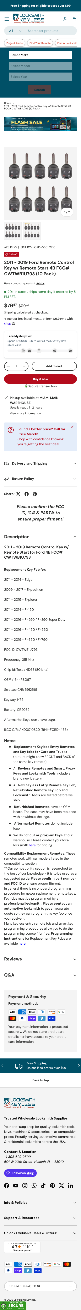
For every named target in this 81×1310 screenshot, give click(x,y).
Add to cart (54, 366)
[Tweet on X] (18, 494)
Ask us (40, 283)
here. (22, 943)
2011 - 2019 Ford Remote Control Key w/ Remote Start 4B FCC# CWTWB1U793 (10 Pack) (37, 107)
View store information (25, 413)
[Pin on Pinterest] (35, 494)
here (32, 845)
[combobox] (40, 30)
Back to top (40, 1080)
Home (7, 103)
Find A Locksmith (67, 43)
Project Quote (14, 43)
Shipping (10, 312)
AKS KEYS (10, 247)
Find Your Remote (40, 43)
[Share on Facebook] (26, 494)
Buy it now (40, 379)
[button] (74, 19)
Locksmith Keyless (24, 1299)
